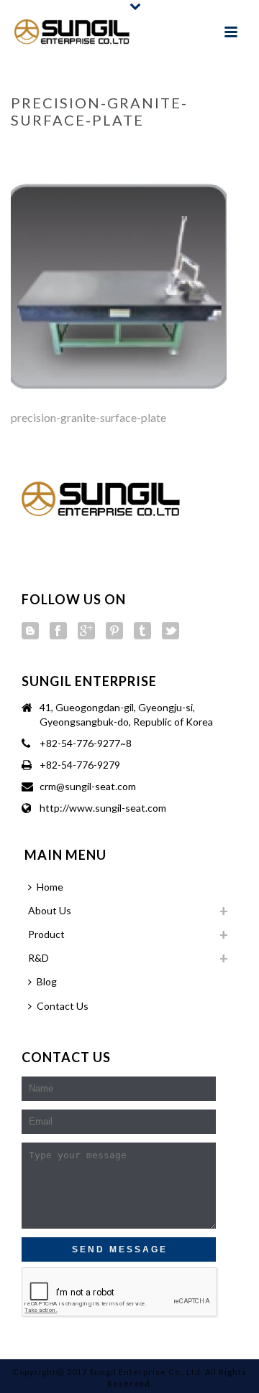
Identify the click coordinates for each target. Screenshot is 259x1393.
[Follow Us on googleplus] (86, 631)
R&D (62, 150)
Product (46, 934)
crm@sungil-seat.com (88, 786)
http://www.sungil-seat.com (103, 808)
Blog (47, 981)
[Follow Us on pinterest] (114, 631)
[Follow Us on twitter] (170, 631)
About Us (49, 910)
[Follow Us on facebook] (58, 631)
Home (31, 150)
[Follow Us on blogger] (30, 631)
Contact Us (62, 1006)
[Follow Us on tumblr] (142, 631)
